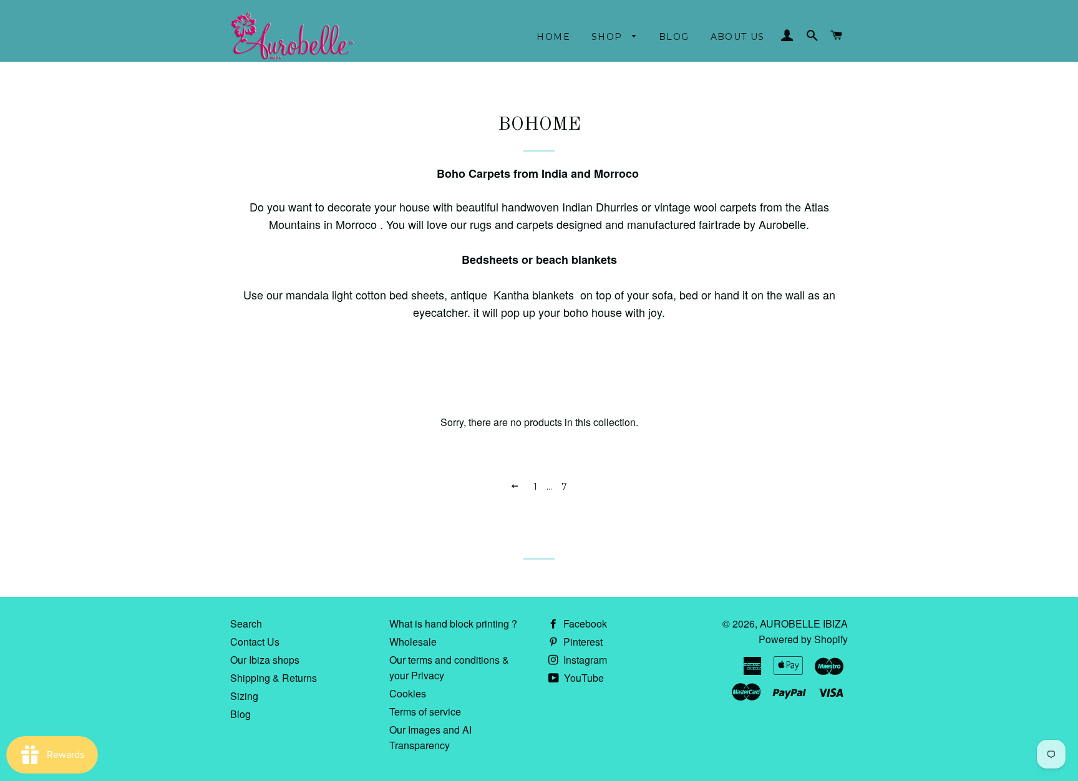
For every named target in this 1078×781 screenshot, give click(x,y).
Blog (674, 36)
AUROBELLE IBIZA (804, 623)
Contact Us (254, 641)
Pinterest (582, 641)
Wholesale (413, 641)
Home (553, 36)
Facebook (584, 623)
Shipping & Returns (273, 678)
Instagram (584, 659)
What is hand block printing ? (453, 623)
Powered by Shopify (803, 639)
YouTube (582, 678)
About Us (738, 36)
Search (246, 623)
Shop (608, 36)
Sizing (244, 696)
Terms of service (425, 711)
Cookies (407, 693)
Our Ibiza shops (264, 659)
